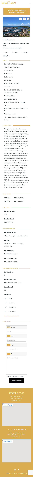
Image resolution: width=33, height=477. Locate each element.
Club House (12, 311)
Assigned (7, 243)
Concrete (17, 236)
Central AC (12, 307)
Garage (21, 243)
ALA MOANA (8, 222)
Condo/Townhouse (8, 40)
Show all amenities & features (10, 316)
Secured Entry (8, 246)
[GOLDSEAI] (9, 3)
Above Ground (8, 236)
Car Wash (12, 303)
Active (11, 70)
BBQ (10, 298)
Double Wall (24, 236)
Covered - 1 (14, 243)
